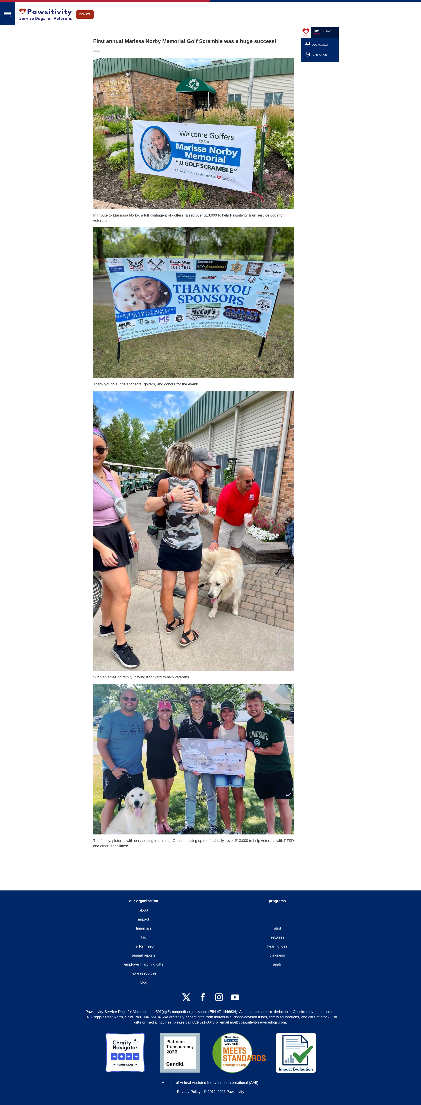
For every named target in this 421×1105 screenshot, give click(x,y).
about (143, 910)
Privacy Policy (189, 1092)
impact (143, 919)
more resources (144, 973)
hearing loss (277, 946)
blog (143, 982)
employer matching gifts (143, 964)
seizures (277, 937)
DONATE (84, 14)
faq (143, 937)
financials (144, 928)
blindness (277, 955)
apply (277, 964)
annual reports (143, 955)
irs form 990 (143, 946)
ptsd (277, 928)
